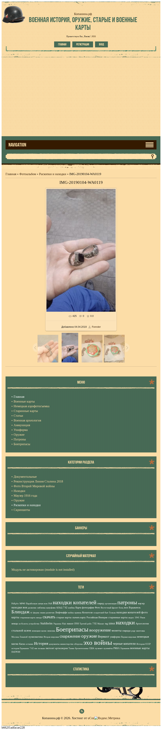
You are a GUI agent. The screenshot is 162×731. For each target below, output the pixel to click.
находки (125, 622)
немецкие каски (39, 631)
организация (111, 603)
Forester (96, 327)
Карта (78, 607)
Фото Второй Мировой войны (34, 486)
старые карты (64, 617)
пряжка (77, 613)
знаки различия (47, 613)
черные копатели (124, 643)
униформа (115, 636)
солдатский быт (100, 613)
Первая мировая (128, 637)
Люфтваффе (61, 612)
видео (131, 618)
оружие (89, 636)
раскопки (32, 608)
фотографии (88, 607)
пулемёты (108, 648)
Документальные (25, 476)
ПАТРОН (15, 652)
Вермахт (103, 636)
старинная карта (27, 618)
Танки (71, 648)
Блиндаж (20, 611)
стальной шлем (21, 630)
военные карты (140, 648)
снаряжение (70, 636)
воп (126, 607)
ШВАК (112, 624)
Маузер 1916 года (25, 495)
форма (36, 613)
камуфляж (51, 608)
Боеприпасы (72, 629)
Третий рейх (86, 624)
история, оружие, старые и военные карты (83, 23)
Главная (62, 44)
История (41, 643)
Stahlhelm (46, 623)
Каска (22, 644)
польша (41, 648)
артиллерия (61, 648)
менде (39, 618)
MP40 (22, 603)
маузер (141, 603)
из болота (23, 624)
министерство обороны (71, 644)
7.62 (65, 607)
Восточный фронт (109, 608)
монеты (117, 630)
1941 (137, 618)
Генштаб (24, 637)
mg (106, 623)
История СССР (144, 644)
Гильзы (112, 613)
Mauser (100, 624)
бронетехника (81, 648)
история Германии (20, 648)
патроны (127, 602)
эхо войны (97, 642)
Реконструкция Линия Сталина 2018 (38, 481)
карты (15, 617)
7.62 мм (33, 648)
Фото (97, 607)
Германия (125, 648)
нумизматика (35, 636)
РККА (116, 648)
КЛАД (59, 608)
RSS (94, 36)
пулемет (99, 648)
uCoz (91, 718)
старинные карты (118, 617)
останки (29, 644)
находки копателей (74, 602)
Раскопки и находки (52, 174)
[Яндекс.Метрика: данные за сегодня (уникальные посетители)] (107, 718)
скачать (49, 617)
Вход (101, 44)
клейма (71, 608)
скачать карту (79, 617)
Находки (19, 491)
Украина (57, 624)
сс (31, 612)
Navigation (17, 144)
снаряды (126, 630)
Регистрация (82, 44)
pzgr (133, 631)
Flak (64, 624)
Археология (142, 623)
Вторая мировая (51, 637)
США (91, 648)
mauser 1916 (73, 623)
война (71, 613)
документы (54, 644)
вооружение (100, 630)
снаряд (100, 603)
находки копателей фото (132, 612)
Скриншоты (22, 509)
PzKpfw (15, 603)
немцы (14, 623)
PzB (50, 603)
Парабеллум (31, 603)
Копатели (87, 612)
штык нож (43, 603)
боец (121, 608)
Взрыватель (134, 607)
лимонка (51, 631)
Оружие (19, 500)
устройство (34, 624)
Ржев (142, 618)
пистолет (50, 648)
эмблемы (41, 608)
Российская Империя (97, 617)
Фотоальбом (27, 174)
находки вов (19, 607)
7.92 (94, 623)
